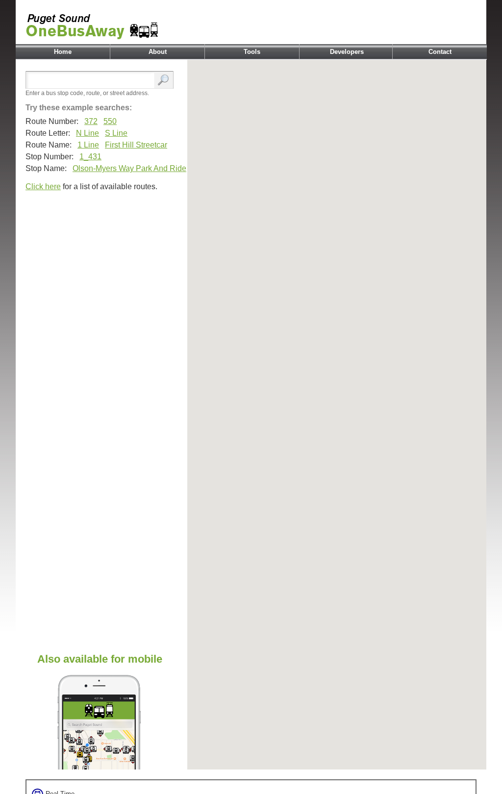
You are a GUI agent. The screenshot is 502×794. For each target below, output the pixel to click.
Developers (347, 51)
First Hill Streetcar (136, 145)
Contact (440, 51)
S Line (116, 133)
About (158, 51)
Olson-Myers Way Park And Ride (129, 168)
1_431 (90, 156)
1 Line (88, 145)
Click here (43, 186)
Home (63, 51)
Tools (252, 51)
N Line (87, 133)
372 (91, 121)
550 (110, 121)
